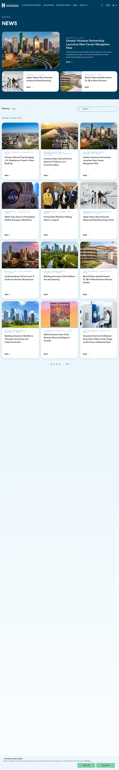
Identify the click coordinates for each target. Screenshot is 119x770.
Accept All (105, 765)
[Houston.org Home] (10, 5)
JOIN (107, 5)
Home (4, 17)
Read (59, 50)
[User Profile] (116, 5)
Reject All (86, 765)
